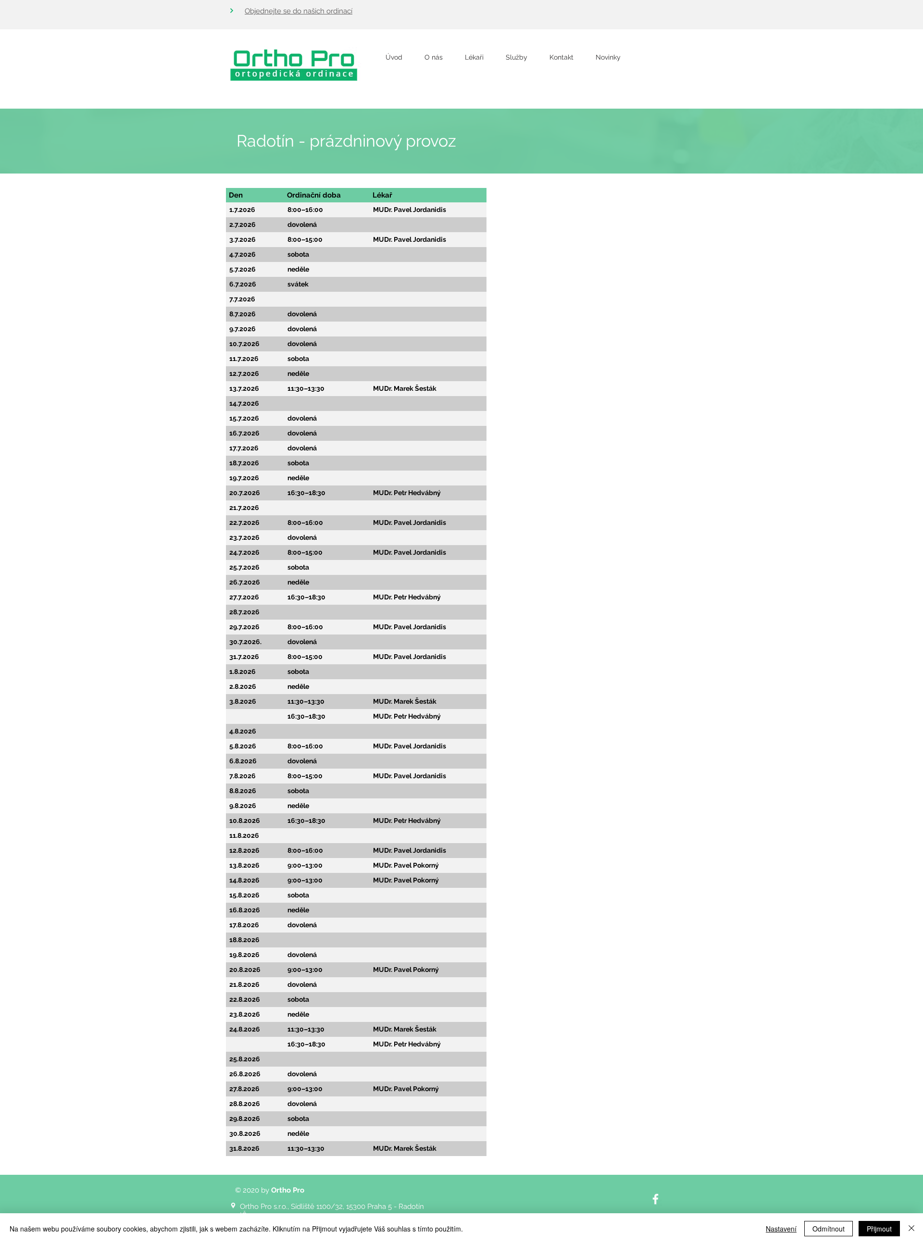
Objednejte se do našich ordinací (298, 11)
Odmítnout (828, 1228)
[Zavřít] (911, 1228)
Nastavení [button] (781, 1228)
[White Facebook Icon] (655, 1199)
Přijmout (879, 1228)
